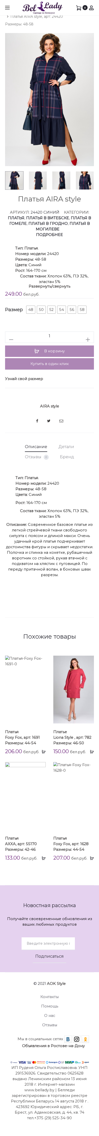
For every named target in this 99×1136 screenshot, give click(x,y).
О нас (49, 1015)
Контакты (49, 997)
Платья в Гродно (48, 223)
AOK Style (56, 983)
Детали (66, 446)
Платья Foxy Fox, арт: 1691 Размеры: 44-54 (22, 737)
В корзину (54, 351)
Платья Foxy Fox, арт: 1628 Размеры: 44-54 (71, 844)
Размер (14, 309)
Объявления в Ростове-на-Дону (53, 1046)
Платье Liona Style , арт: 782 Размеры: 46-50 (72, 737)
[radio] (30, 309)
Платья (16, 218)
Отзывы (36, 456)
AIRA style (49, 406)
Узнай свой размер (24, 378)
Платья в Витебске (47, 218)
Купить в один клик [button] (49, 363)
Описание (36, 446)
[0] (78, 7)
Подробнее (49, 234)
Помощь (49, 1006)
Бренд (67, 456)
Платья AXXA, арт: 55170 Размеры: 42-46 (21, 844)
